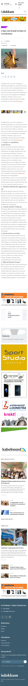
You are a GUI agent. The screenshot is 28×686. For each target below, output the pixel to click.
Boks (2, 681)
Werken (3, 628)
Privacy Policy (21, 665)
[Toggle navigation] (25, 11)
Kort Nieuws (3, 626)
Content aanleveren (5, 643)
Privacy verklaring (5, 645)
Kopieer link (4, 45)
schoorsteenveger (17, 101)
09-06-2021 (4, 43)
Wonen (3, 27)
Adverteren (3, 640)
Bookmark (13, 45)
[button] (24, 314)
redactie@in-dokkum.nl (9, 611)
